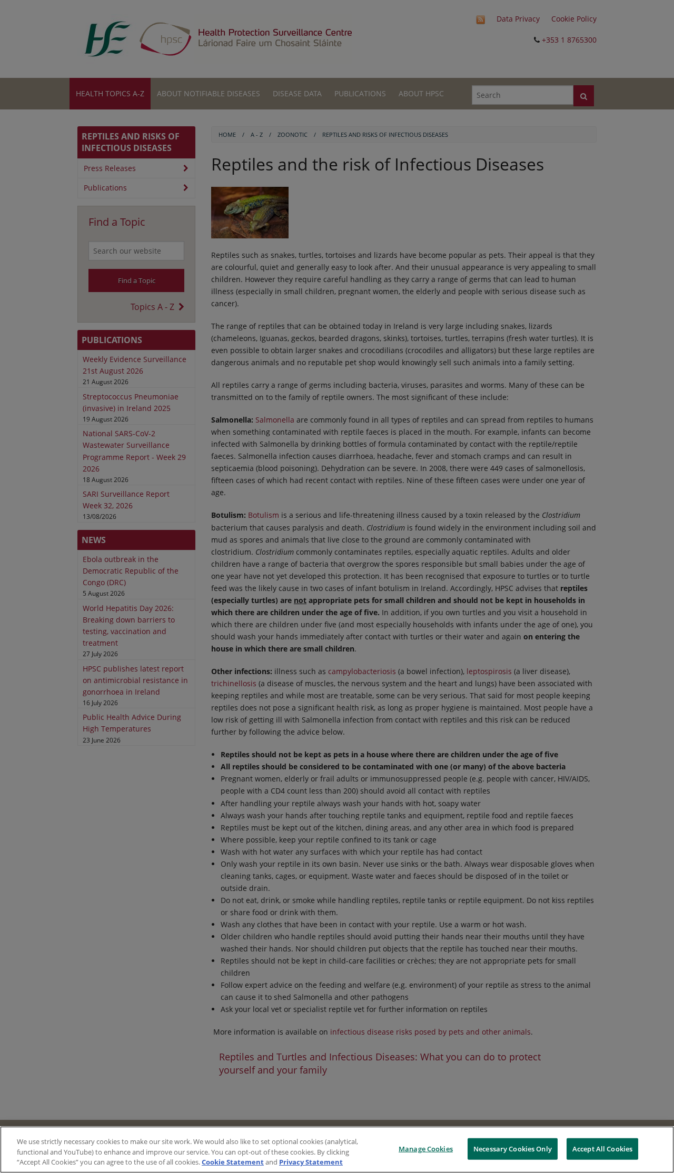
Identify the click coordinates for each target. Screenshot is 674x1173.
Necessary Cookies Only (512, 1148)
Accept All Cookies (602, 1148)
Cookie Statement (233, 1162)
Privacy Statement (311, 1162)
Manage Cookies (426, 1148)
